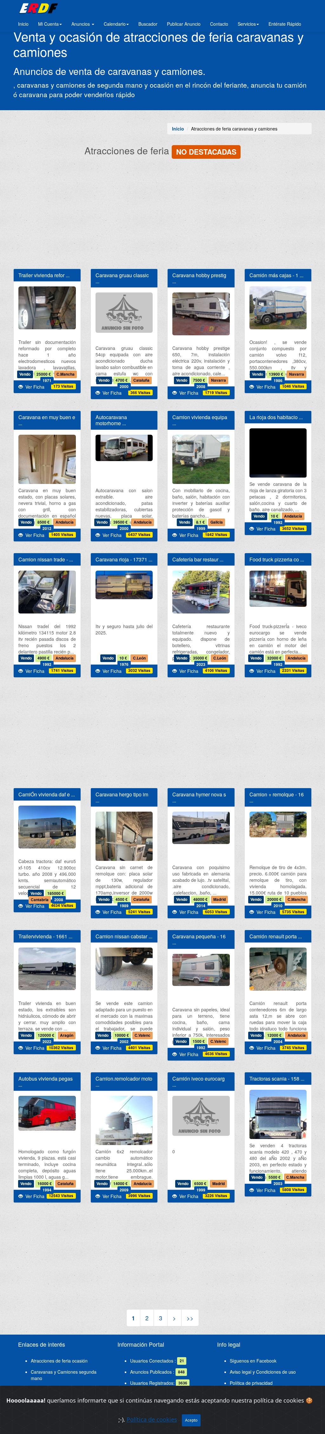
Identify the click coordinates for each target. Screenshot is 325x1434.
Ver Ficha (33, 387)
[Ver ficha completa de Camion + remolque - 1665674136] (278, 824)
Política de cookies (152, 1419)
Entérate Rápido (285, 24)
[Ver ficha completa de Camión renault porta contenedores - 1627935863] (278, 969)
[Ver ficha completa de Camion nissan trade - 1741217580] (47, 592)
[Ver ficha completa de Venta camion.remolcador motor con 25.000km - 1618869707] (124, 1134)
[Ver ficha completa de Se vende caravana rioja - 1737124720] (124, 585)
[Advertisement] (162, 214)
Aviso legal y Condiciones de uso (263, 1372)
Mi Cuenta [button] (48, 24)
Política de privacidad (251, 1383)
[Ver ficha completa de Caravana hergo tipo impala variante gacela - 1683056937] (124, 850)
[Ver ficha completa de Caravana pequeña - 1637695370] (201, 970)
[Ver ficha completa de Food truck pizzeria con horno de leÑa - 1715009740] (278, 589)
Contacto (219, 24)
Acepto (191, 1420)
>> (190, 1318)
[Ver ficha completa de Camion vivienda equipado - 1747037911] (201, 473)
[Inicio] (37, 8)
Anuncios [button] (81, 24)
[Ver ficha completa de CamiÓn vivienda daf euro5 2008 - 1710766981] (47, 827)
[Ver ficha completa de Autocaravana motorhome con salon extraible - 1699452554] (124, 448)
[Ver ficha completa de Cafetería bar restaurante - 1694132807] (201, 592)
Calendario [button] (115, 24)
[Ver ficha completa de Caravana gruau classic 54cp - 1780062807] (124, 312)
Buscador (147, 24)
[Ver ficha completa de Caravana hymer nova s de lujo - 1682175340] (201, 828)
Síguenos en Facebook (253, 1360)
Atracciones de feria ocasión (59, 1360)
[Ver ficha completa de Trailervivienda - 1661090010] (47, 969)
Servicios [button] (247, 24)
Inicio (23, 24)
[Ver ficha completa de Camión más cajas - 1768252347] (278, 307)
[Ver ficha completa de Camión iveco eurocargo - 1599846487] (201, 1116)
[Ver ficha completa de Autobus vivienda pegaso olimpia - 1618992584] (47, 1113)
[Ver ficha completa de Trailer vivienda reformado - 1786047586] (47, 307)
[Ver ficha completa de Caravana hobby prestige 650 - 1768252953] (201, 313)
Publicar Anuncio (184, 24)
